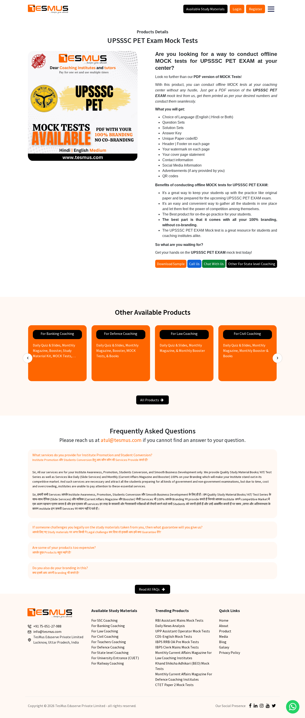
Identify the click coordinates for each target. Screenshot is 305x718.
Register (255, 9)
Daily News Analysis (170, 625)
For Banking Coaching (108, 625)
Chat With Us (214, 264)
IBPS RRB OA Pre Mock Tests (177, 642)
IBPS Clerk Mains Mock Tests (177, 647)
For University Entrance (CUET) (115, 658)
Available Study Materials (205, 9)
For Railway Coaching (107, 663)
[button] (271, 9)
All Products (149, 400)
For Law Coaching (104, 631)
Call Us (194, 264)
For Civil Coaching (105, 636)
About (223, 625)
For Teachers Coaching (108, 642)
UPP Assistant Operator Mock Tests (182, 631)
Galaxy (224, 647)
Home (223, 620)
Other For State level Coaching (251, 264)
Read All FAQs (149, 589)
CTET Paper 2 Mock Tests (174, 684)
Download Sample (171, 264)
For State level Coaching (110, 652)
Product (225, 631)
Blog (222, 642)
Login (237, 9)
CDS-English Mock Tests (173, 636)
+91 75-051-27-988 (47, 626)
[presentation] (27, 358)
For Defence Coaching (108, 647)
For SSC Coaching (104, 620)
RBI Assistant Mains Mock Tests (179, 620)
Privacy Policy (229, 652)
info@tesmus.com (47, 631)
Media (223, 636)
